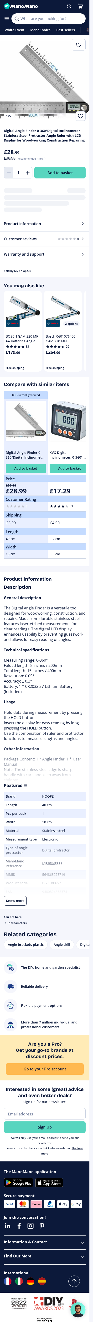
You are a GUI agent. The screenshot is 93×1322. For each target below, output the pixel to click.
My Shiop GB (22, 271)
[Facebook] (19, 1226)
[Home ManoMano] (33, 6)
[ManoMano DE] (30, 1281)
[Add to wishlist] (81, 116)
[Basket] (80, 6)
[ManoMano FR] (7, 1281)
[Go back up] (74, 1281)
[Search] (16, 18)
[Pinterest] (42, 1226)
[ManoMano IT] (19, 1281)
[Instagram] (30, 1226)
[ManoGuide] (78, 1309)
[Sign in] (69, 6)
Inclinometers (17, 923)
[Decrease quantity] (8, 172)
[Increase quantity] (27, 172)
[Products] (7, 18)
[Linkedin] (7, 1226)
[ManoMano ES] (42, 1281)
